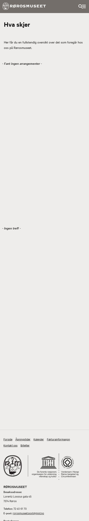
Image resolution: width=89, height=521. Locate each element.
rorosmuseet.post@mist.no (28, 513)
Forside (7, 439)
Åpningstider (22, 439)
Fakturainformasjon (58, 439)
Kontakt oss (10, 445)
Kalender (38, 439)
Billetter (25, 445)
